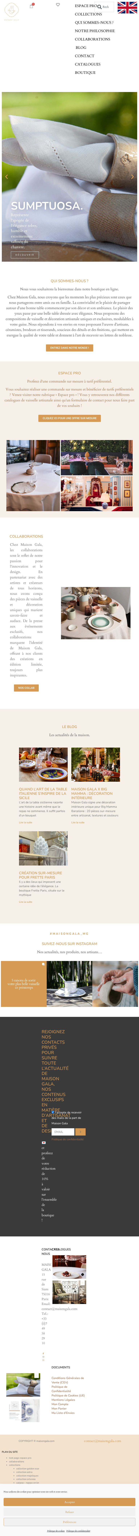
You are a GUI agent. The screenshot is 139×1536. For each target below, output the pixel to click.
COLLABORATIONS (92, 39)
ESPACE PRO (86, 5)
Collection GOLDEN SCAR (27, 1468)
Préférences (69, 1522)
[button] (6, 177)
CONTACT (84, 56)
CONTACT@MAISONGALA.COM (102, 1441)
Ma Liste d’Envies (63, 1413)
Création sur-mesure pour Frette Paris (40, 875)
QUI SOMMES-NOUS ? (94, 22)
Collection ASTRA (24, 1472)
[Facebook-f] (43, 1353)
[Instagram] (43, 1356)
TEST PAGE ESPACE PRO (20, 1458)
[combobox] (104, 7)
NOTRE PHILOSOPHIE (95, 30)
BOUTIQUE (85, 72)
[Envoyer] (80, 1132)
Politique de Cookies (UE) (68, 1396)
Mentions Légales (63, 1400)
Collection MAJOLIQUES (27, 1475)
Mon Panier (59, 1409)
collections (14, 1465)
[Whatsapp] (43, 1360)
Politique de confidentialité (78, 1530)
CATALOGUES (87, 64)
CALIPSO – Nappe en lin (27, 1482)
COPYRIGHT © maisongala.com (36, 1441)
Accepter (69, 1502)
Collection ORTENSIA (25, 1479)
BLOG (81, 47)
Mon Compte (60, 1404)
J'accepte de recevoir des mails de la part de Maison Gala (67, 1117)
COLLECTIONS (88, 14)
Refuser (69, 1512)
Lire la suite (25, 822)
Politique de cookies (56, 1530)
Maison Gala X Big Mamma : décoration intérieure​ (92, 793)
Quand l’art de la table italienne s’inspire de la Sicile (43, 793)
